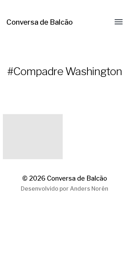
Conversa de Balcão (39, 22)
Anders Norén (89, 188)
